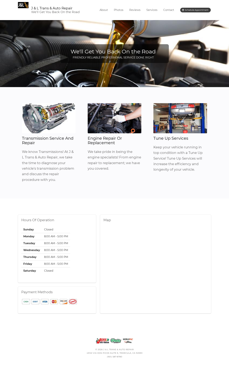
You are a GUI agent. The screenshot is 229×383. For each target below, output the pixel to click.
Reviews (134, 10)
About (104, 10)
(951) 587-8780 (114, 357)
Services (151, 10)
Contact (168, 10)
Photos (118, 10)
